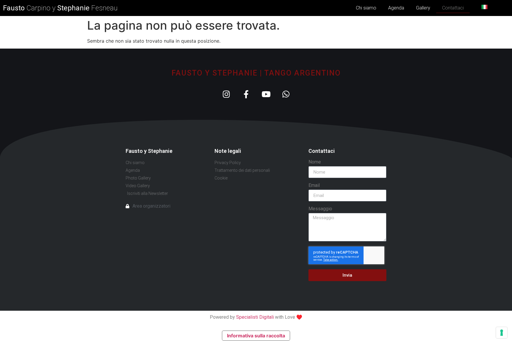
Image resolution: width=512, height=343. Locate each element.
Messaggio (320, 208)
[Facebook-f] (246, 94)
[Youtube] (266, 94)
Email (314, 185)
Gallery (423, 8)
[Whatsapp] (286, 94)
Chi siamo (366, 8)
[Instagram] (226, 94)
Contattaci (453, 8)
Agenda (396, 8)
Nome (314, 162)
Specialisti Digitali (255, 317)
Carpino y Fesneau (60, 8)
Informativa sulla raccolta (256, 336)
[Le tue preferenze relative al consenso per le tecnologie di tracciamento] (501, 332)
